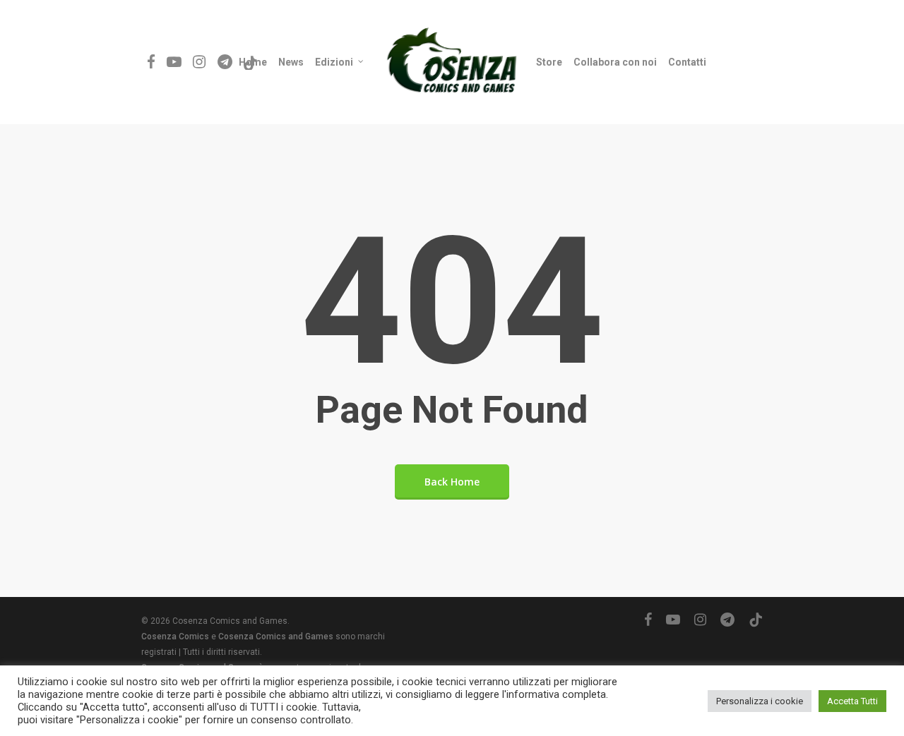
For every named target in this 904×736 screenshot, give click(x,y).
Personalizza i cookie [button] (759, 701)
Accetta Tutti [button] (852, 701)
